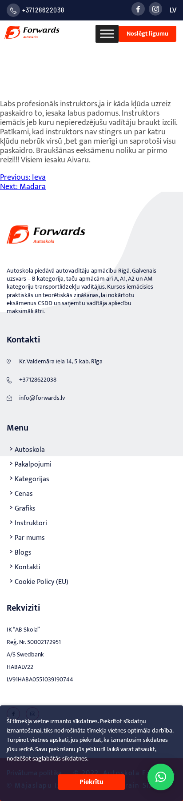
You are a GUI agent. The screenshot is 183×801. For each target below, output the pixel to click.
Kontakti (27, 567)
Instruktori (31, 523)
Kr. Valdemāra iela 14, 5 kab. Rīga (61, 361)
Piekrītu (91, 782)
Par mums (30, 538)
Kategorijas (32, 479)
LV (173, 10)
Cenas (24, 494)
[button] (160, 777)
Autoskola (30, 450)
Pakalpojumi (33, 465)
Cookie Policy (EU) (41, 582)
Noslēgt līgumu (147, 33)
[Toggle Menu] (107, 33)
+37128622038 (43, 10)
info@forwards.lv (42, 398)
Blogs (23, 553)
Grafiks (25, 509)
